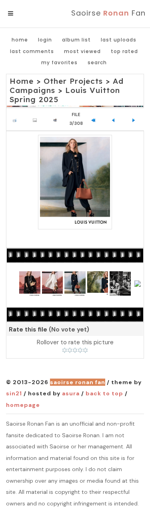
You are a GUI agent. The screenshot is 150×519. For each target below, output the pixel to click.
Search (97, 62)
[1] (64, 350)
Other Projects (73, 81)
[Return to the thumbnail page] (16, 119)
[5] (85, 350)
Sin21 (14, 393)
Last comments (32, 51)
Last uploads (118, 39)
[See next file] (135, 119)
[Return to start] (95, 119)
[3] (75, 350)
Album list (76, 39)
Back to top (104, 393)
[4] (80, 350)
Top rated (124, 51)
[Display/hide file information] (36, 119)
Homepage (23, 404)
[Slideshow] (57, 119)
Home (20, 39)
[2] (69, 350)
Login (45, 39)
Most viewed (82, 51)
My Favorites (59, 62)
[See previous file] (115, 119)
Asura (71, 393)
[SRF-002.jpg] (75, 182)
